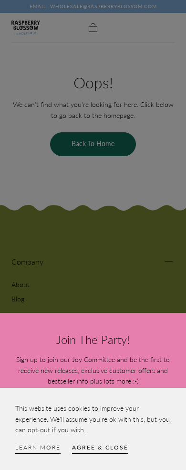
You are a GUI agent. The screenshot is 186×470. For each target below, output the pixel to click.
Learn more (38, 447)
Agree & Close (100, 447)
